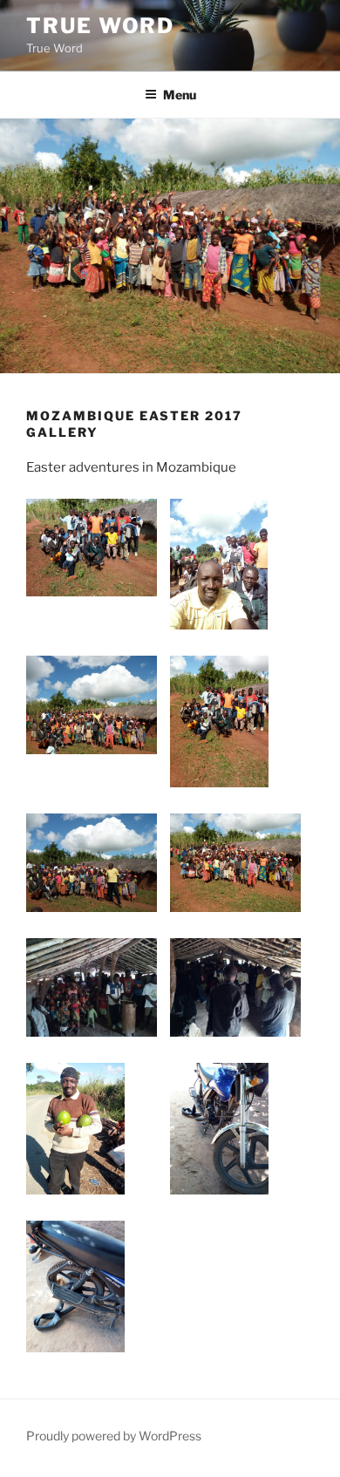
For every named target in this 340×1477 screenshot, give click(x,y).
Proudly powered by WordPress (113, 1435)
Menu (179, 94)
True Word (100, 25)
